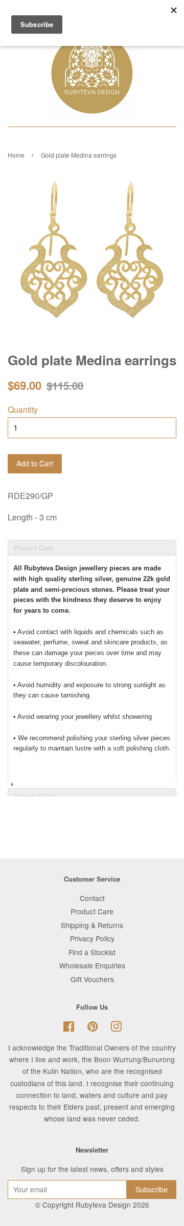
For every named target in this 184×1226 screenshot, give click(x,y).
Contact (92, 898)
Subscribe (151, 1189)
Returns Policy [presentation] (35, 796)
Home (16, 155)
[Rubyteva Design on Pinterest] (92, 1028)
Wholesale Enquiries (92, 965)
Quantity (23, 409)
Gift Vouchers (92, 979)
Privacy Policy (92, 938)
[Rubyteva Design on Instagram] (116, 1028)
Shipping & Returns (92, 925)
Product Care (92, 911)
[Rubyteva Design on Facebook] (69, 1028)
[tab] (92, 539)
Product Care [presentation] (33, 548)
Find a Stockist (92, 952)
